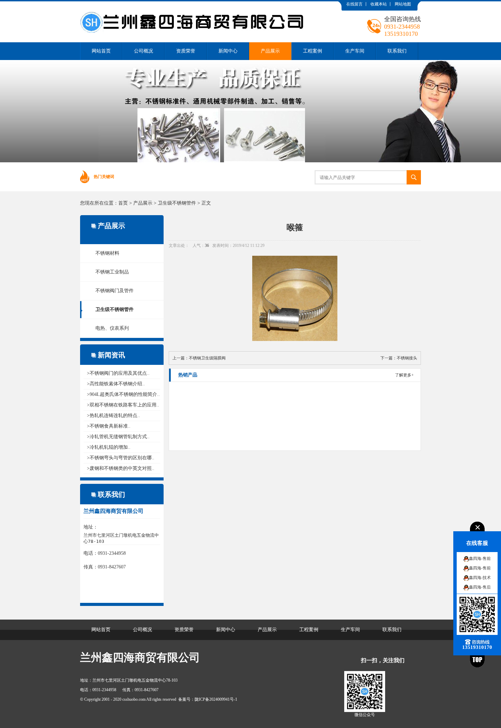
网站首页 (101, 51)
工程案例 (312, 51)
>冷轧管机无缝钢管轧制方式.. (118, 436)
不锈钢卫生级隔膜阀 (207, 358)
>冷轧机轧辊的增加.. (109, 447)
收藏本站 (378, 4)
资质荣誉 (185, 51)
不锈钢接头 (407, 358)
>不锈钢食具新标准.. (109, 426)
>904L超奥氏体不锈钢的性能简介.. (123, 394)
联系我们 (397, 51)
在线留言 (354, 4)
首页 (123, 203)
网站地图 (403, 4)
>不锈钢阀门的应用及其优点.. (118, 373)
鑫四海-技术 (480, 577)
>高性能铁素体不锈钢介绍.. (116, 383)
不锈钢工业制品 (112, 271)
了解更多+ (404, 375)
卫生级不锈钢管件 (177, 203)
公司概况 (143, 51)
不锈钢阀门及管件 (114, 290)
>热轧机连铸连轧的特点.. (113, 415)
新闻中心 (228, 51)
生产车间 (354, 51)
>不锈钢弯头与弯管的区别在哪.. (120, 457)
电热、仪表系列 (112, 328)
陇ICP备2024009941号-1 (216, 699)
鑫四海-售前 (480, 558)
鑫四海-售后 (480, 587)
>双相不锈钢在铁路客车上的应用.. (123, 404)
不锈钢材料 (107, 253)
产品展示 (270, 51)
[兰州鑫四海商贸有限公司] (194, 6)
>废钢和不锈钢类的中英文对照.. (120, 468)
